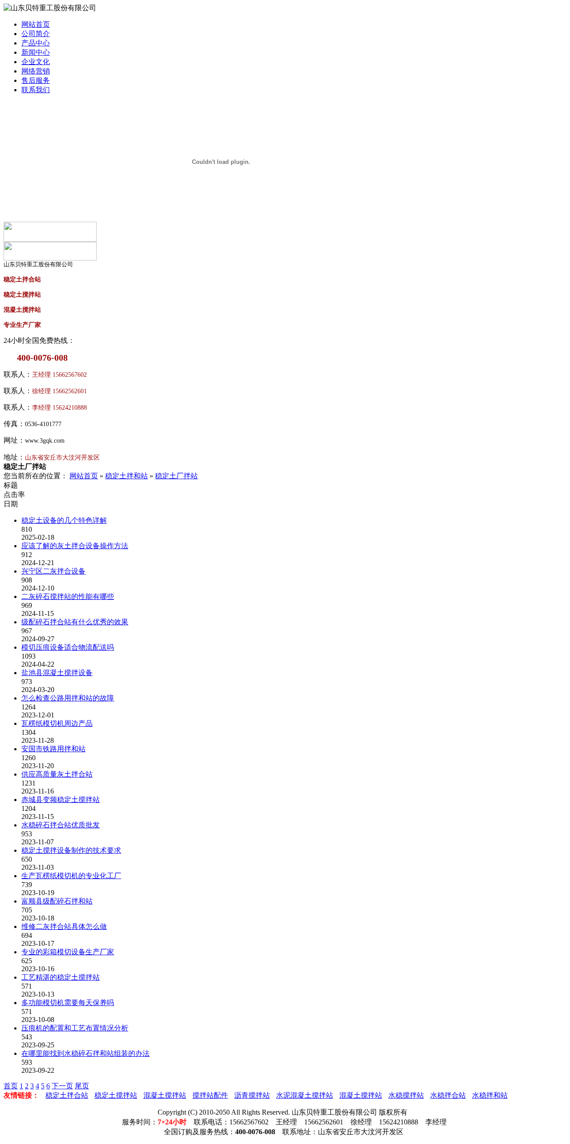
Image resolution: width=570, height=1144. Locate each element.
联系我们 (35, 90)
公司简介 (35, 33)
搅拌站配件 (210, 1095)
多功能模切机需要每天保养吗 (67, 1002)
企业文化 (35, 61)
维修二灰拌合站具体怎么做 (64, 926)
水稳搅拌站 (406, 1095)
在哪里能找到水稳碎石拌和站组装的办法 (85, 1053)
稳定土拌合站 (66, 1095)
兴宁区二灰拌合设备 (53, 571)
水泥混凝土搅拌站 (304, 1095)
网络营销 (35, 71)
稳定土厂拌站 (176, 476)
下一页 (62, 1086)
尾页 (82, 1086)
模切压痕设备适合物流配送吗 (67, 647)
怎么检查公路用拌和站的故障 (67, 698)
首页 (11, 1086)
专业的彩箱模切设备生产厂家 (67, 952)
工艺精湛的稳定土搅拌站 (60, 977)
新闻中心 (35, 52)
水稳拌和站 (490, 1095)
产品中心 (35, 43)
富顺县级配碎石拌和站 (57, 901)
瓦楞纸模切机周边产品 (57, 723)
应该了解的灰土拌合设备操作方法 (74, 546)
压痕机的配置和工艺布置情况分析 (74, 1028)
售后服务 (35, 80)
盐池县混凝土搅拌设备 (57, 672)
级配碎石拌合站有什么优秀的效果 (74, 622)
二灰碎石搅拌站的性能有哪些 (67, 596)
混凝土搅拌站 (164, 1095)
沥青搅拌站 (252, 1095)
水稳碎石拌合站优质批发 (60, 825)
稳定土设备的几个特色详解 (64, 520)
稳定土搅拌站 (115, 1095)
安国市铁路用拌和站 (53, 749)
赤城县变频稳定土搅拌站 (60, 799)
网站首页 (35, 24)
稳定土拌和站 (126, 476)
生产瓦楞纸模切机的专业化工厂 (71, 875)
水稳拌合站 (448, 1095)
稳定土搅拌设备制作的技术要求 (71, 850)
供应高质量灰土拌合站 (57, 774)
